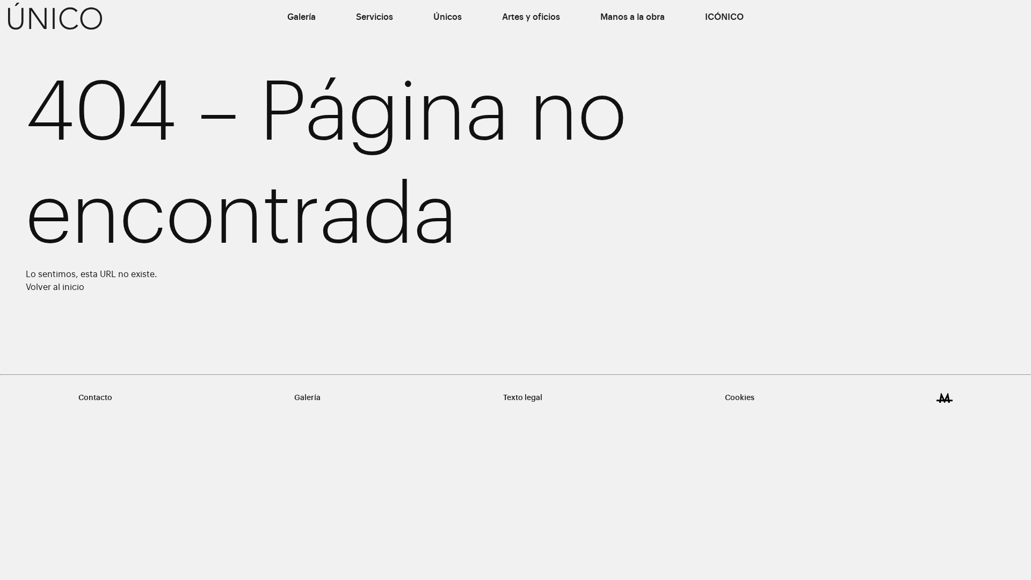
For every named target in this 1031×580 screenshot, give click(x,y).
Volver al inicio (55, 287)
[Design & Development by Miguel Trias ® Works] (944, 398)
